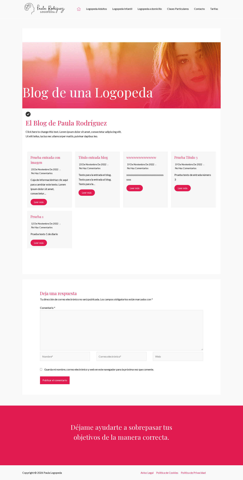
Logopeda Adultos (96, 8)
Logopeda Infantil (122, 8)
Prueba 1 (37, 216)
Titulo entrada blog (93, 157)
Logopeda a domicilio (150, 8)
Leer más (39, 202)
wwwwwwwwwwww (141, 157)
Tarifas (214, 8)
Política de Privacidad (193, 472)
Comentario (47, 307)
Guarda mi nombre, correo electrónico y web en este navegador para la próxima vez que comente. (99, 369)
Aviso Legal (147, 472)
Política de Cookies (167, 472)
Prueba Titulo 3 (186, 157)
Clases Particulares (178, 8)
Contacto (199, 8)
